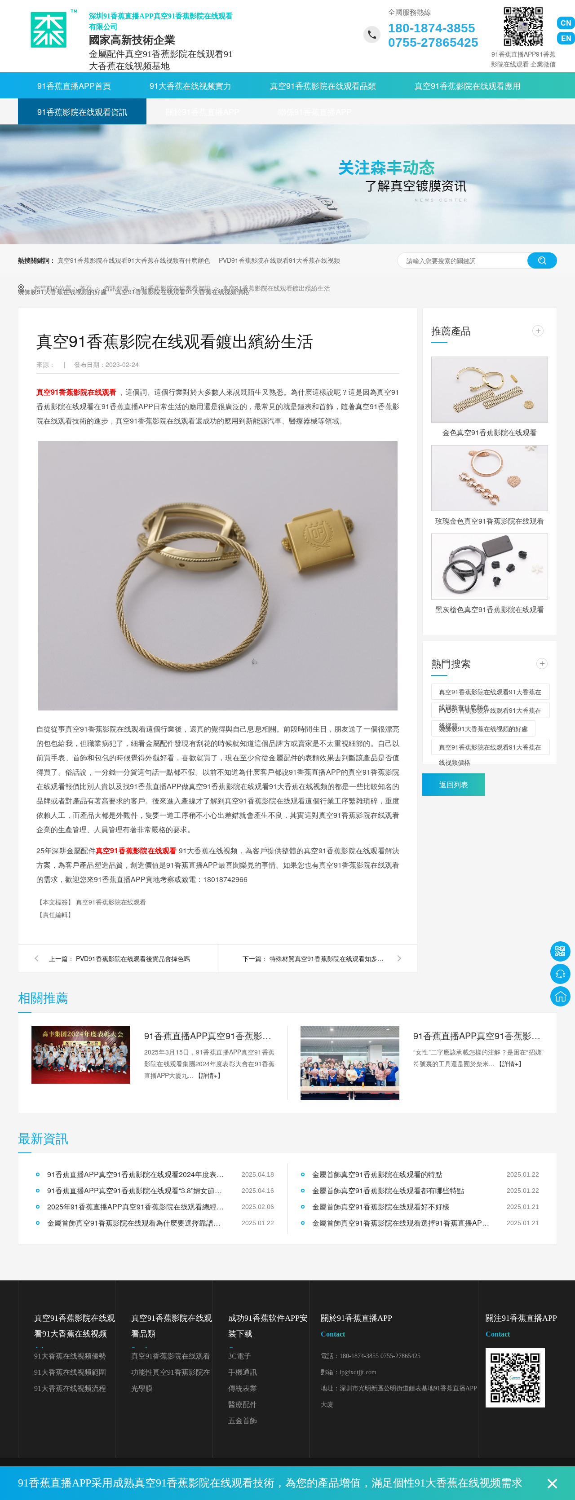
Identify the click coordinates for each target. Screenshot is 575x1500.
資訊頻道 (117, 287)
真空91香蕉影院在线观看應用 (468, 85)
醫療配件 (242, 1404)
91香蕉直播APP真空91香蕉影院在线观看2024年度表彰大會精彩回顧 (209, 1035)
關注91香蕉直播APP (521, 1326)
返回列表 (453, 784)
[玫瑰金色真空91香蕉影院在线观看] (490, 478)
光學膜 (142, 1388)
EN (566, 38)
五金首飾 (242, 1421)
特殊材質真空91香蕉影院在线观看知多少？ (328, 958)
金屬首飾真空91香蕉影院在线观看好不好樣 (381, 1206)
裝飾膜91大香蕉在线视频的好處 (483, 728)
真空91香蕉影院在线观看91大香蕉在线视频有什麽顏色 (134, 260)
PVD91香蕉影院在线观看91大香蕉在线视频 (279, 260)
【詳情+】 (209, 1075)
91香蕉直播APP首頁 (74, 85)
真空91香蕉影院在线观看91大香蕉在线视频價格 (490, 748)
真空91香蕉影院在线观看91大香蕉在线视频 (74, 1334)
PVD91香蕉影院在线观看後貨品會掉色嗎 (133, 958)
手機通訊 (242, 1372)
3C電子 (239, 1356)
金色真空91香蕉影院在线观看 (489, 432)
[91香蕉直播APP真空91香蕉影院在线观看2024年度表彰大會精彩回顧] (80, 1055)
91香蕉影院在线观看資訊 (82, 111)
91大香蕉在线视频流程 (70, 1388)
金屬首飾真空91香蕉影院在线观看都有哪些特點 (388, 1190)
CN (566, 23)
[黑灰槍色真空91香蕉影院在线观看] (490, 566)
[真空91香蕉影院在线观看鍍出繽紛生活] (50, 28)
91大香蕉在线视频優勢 (70, 1356)
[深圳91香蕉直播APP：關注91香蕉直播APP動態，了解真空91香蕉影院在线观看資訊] (287, 241)
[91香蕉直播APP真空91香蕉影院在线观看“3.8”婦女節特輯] (350, 1063)
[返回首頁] (560, 996)
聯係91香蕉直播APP (315, 111)
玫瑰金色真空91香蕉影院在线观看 (489, 521)
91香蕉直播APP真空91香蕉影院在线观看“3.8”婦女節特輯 (478, 1035)
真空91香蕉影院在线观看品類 (323, 85)
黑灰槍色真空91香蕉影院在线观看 (489, 609)
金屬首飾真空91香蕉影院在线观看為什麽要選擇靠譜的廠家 (137, 1223)
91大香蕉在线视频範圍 (70, 1372)
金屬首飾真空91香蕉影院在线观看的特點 (377, 1174)
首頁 (87, 287)
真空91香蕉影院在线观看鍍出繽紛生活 (276, 287)
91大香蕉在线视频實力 (190, 85)
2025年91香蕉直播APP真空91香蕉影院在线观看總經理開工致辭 (137, 1206)
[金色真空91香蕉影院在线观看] (490, 389)
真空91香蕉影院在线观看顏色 (170, 1358)
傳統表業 (242, 1388)
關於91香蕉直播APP (202, 111)
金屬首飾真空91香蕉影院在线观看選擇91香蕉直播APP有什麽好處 (402, 1223)
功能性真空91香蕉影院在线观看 (170, 1374)
